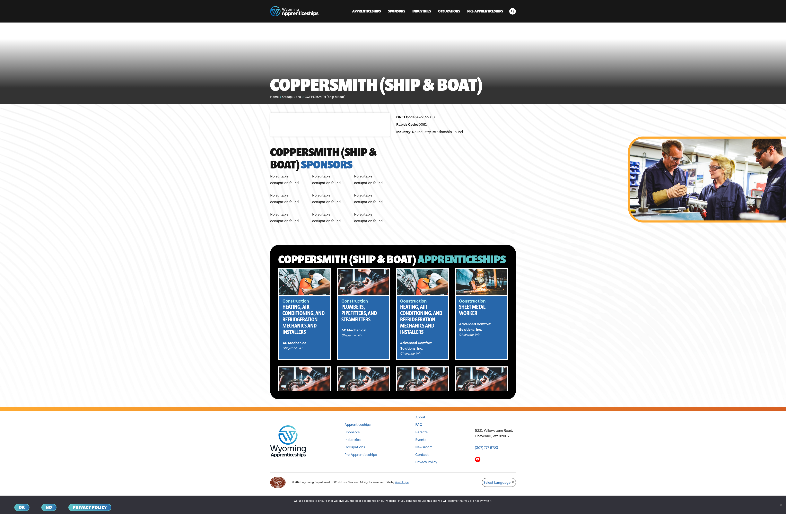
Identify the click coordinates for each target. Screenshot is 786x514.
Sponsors (352, 432)
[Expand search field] (512, 11)
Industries (352, 440)
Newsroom (424, 447)
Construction (295, 301)
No (49, 507)
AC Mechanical (294, 343)
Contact (422, 455)
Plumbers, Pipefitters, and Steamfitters (359, 313)
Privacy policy (90, 507)
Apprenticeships (357, 424)
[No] (781, 505)
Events (420, 440)
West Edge (402, 482)
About (420, 417)
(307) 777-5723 (486, 448)
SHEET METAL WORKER (472, 310)
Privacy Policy (426, 462)
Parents (421, 432)
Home (274, 97)
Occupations (291, 97)
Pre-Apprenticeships (360, 455)
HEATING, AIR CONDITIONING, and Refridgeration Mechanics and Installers (303, 319)
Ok (22, 507)
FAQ (418, 424)
